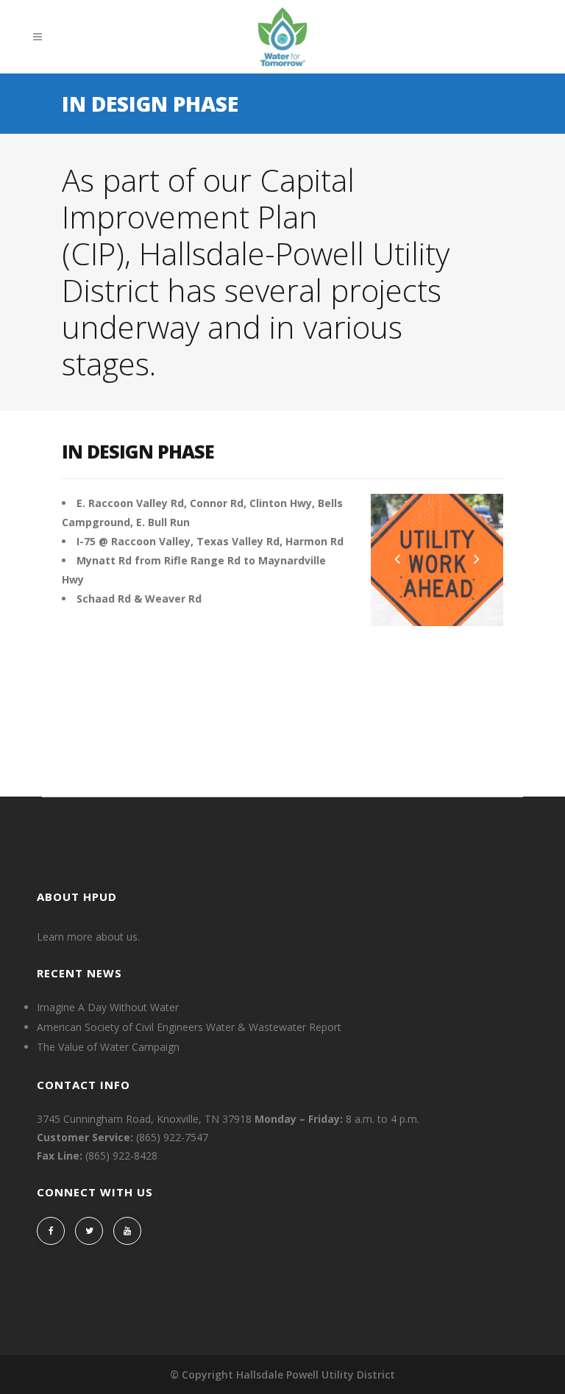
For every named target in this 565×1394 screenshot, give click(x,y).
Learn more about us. (88, 937)
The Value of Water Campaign (108, 1047)
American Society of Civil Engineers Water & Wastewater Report (189, 1027)
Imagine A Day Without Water (108, 1007)
